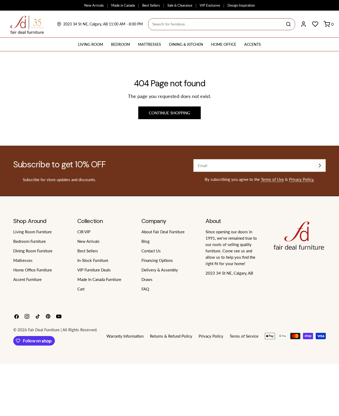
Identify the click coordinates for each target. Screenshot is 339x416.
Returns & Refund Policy (171, 336)
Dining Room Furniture (32, 250)
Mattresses (149, 44)
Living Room (90, 44)
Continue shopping (169, 112)
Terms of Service (244, 336)
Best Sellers (151, 5)
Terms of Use (272, 179)
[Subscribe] (319, 165)
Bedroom (120, 44)
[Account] (303, 24)
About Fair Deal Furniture (163, 231)
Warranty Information (125, 336)
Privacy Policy (211, 336)
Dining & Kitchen (186, 44)
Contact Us (151, 250)
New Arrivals (94, 5)
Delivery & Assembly (159, 269)
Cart (80, 289)
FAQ (145, 289)
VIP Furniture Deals (94, 269)
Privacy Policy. (301, 179)
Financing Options (157, 260)
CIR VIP (83, 231)
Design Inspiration (241, 5)
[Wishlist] (315, 24)
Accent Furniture (27, 279)
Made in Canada (123, 5)
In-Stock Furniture (92, 260)
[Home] (27, 24)
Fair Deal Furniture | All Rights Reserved (62, 329)
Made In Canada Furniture (99, 279)
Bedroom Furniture (29, 241)
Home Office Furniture (32, 269)
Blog (145, 241)
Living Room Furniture (32, 231)
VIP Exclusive (210, 5)
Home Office (223, 44)
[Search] (288, 24)
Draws (147, 279)
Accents (252, 44)
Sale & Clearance (179, 5)
